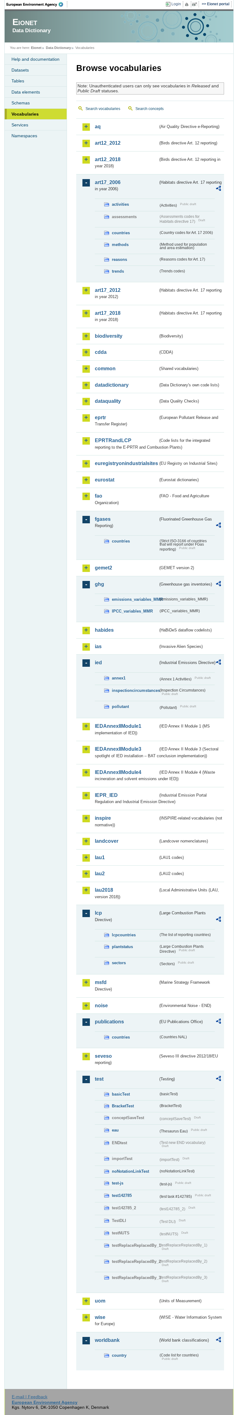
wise (100, 1317)
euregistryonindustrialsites (126, 463)
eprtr (100, 417)
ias (98, 646)
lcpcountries (124, 935)
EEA (37, 4)
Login (176, 4)
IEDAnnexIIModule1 (118, 726)
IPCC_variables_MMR (132, 611)
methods (120, 244)
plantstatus (122, 946)
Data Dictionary (58, 48)
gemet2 (103, 567)
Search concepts (149, 109)
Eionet (36, 48)
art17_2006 (108, 182)
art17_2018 (108, 313)
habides (104, 630)
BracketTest (123, 1106)
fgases (103, 519)
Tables (17, 80)
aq (98, 126)
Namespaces (24, 135)
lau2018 (104, 890)
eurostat (104, 479)
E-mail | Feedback (29, 1396)
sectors (119, 962)
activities (120, 204)
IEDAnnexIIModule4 (118, 772)
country (119, 1355)
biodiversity (108, 336)
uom (100, 1300)
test (99, 1079)
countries (121, 233)
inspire (103, 818)
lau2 (100, 873)
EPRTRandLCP (113, 440)
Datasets (20, 70)
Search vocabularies (103, 109)
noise (101, 1005)
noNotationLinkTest (130, 1171)
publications (109, 1021)
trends (118, 271)
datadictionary (112, 385)
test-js (117, 1183)
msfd (101, 982)
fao (98, 496)
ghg (99, 584)
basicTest (121, 1094)
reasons (119, 259)
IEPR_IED (106, 795)
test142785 (122, 1195)
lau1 (100, 857)
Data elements (25, 92)
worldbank (107, 1340)
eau (115, 1130)
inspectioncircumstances (135, 690)
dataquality (108, 401)
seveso (103, 1056)
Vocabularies (25, 114)
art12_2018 (108, 159)
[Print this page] (187, 4)
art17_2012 (108, 290)
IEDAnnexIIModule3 (118, 749)
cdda (101, 352)
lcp (98, 913)
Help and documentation (35, 59)
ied (98, 662)
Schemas (20, 102)
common (105, 368)
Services (19, 124)
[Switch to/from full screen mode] (195, 4)
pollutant (120, 706)
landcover (106, 841)
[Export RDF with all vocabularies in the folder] (218, 189)
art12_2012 (108, 143)
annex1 (119, 678)
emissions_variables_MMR (135, 599)
